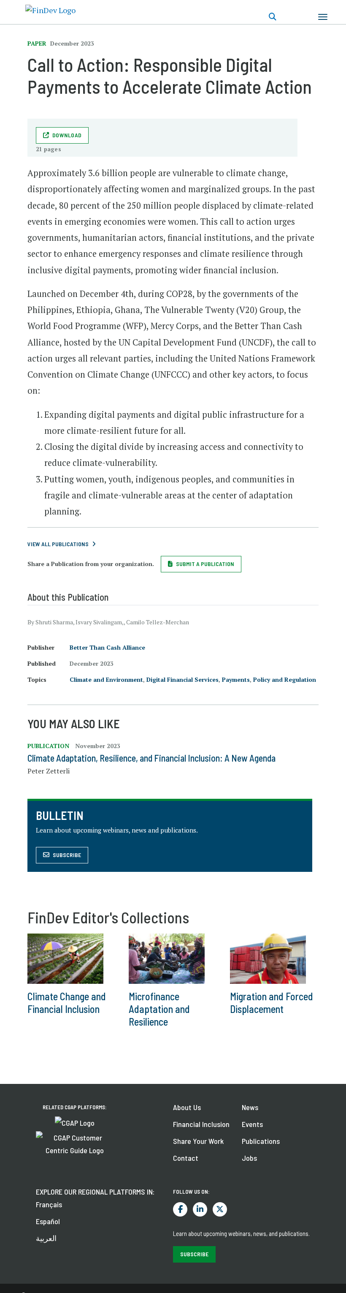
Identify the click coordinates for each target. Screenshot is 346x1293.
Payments (236, 679)
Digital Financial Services (182, 679)
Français (49, 1204)
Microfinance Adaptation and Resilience (159, 1009)
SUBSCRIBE (194, 1254)
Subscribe (67, 854)
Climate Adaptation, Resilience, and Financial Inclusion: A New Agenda (151, 757)
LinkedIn (200, 1209)
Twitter (220, 1209)
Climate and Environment (106, 679)
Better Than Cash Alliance (107, 647)
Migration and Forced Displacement (271, 1002)
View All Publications (58, 543)
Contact (185, 1157)
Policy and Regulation (284, 679)
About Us (187, 1107)
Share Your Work (198, 1141)
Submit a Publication (205, 563)
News (250, 1107)
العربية (46, 1238)
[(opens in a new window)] (75, 1122)
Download (66, 135)
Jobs (249, 1157)
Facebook (180, 1209)
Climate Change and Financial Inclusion (66, 1002)
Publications (261, 1141)
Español (48, 1221)
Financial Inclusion (201, 1124)
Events (252, 1124)
